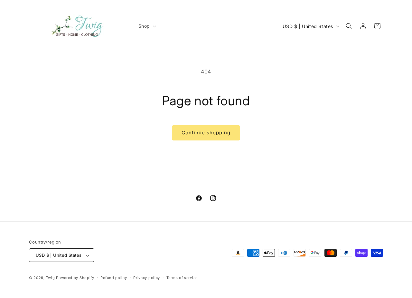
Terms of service (182, 277)
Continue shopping (206, 133)
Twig (50, 278)
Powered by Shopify (75, 278)
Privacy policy (146, 277)
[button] (147, 26)
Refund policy (113, 277)
